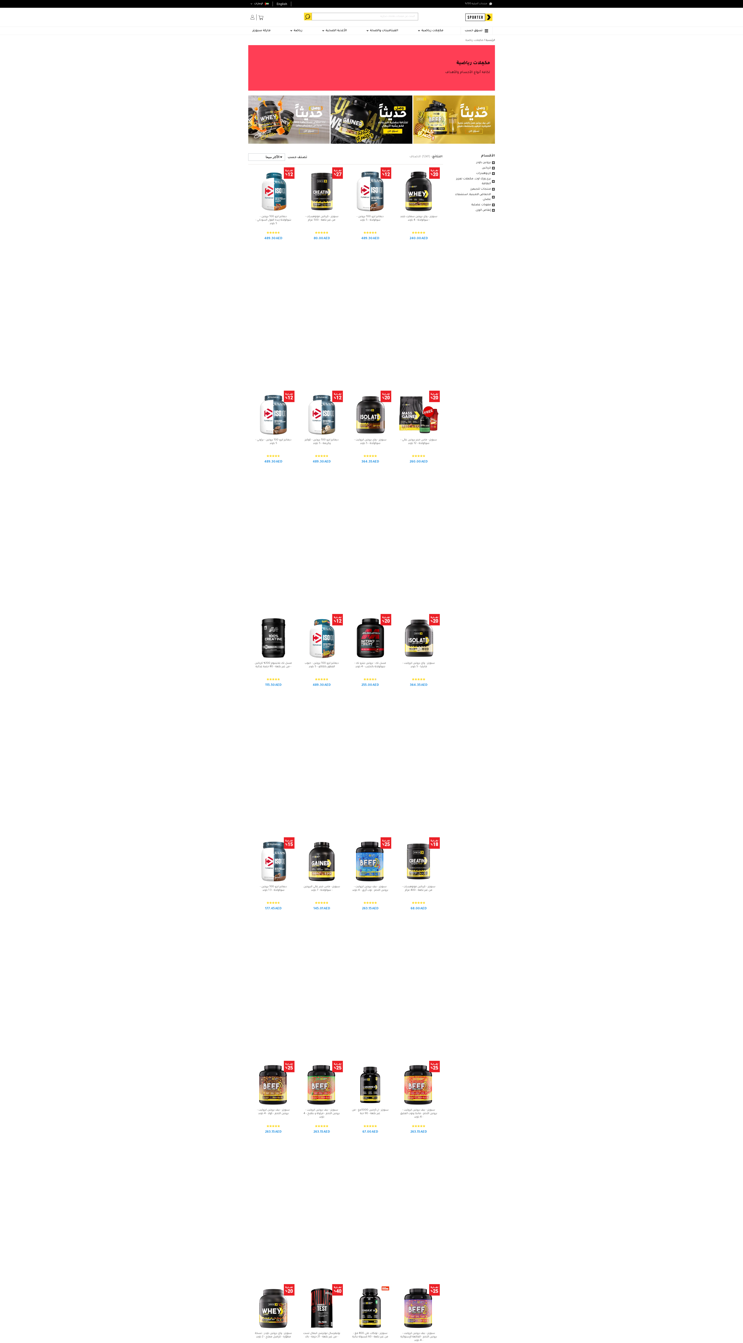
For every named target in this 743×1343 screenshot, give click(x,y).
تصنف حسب (297, 157)
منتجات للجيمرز (481, 189)
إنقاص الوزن (483, 210)
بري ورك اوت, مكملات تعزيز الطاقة (473, 181)
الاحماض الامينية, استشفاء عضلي (473, 197)
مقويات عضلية (481, 204)
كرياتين (486, 168)
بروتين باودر (483, 162)
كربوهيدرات (483, 173)
